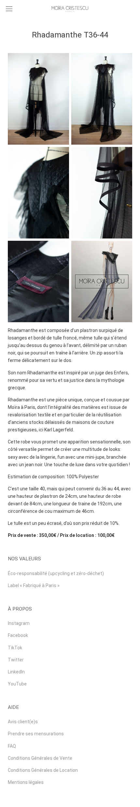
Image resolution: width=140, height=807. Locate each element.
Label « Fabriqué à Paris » (34, 585)
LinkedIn (16, 671)
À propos (20, 609)
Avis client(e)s (23, 721)
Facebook (18, 635)
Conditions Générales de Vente (40, 758)
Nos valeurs (24, 559)
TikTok (15, 647)
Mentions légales (26, 782)
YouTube (17, 683)
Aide (13, 707)
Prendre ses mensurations (36, 733)
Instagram (19, 623)
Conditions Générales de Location (43, 770)
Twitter (16, 659)
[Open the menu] (9, 8)
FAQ (12, 746)
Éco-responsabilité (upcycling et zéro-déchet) (56, 573)
